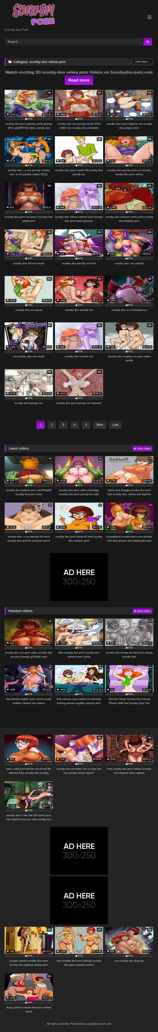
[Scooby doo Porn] (79, 15)
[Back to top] (146, 1020)
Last (115, 424)
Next (100, 424)
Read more (79, 80)
